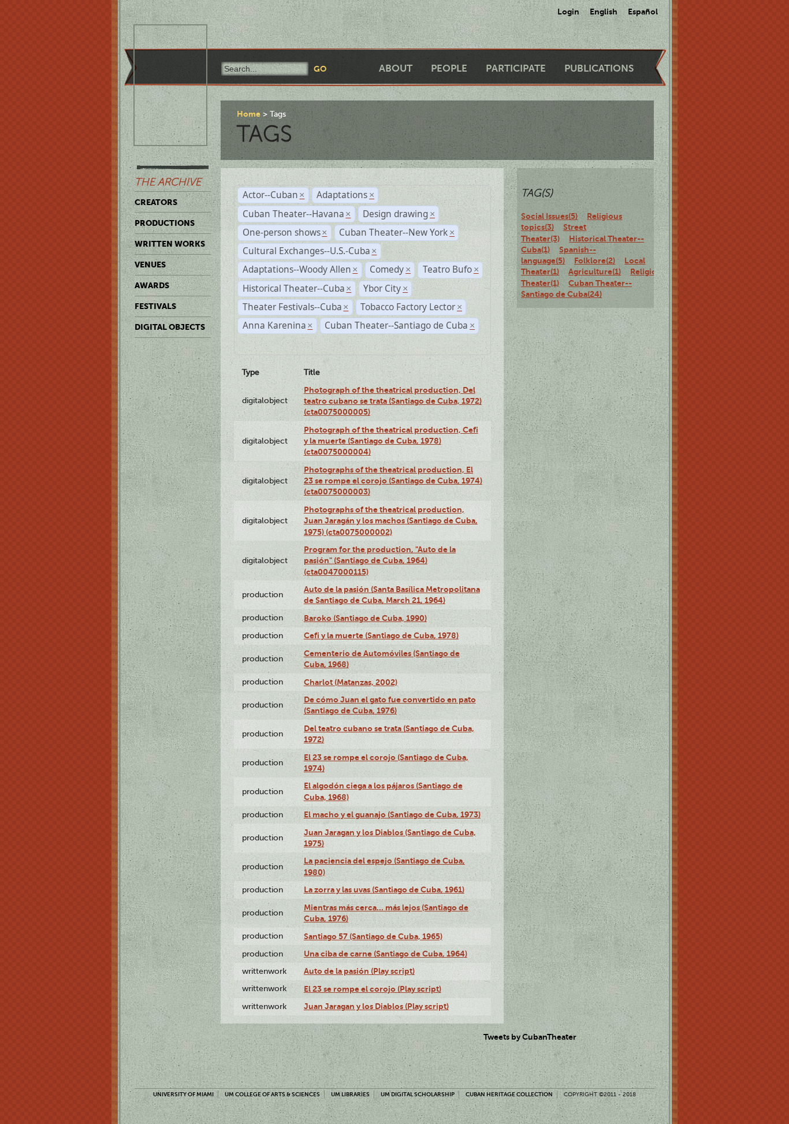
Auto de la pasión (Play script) (359, 971)
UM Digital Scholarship (418, 1094)
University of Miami (183, 1094)
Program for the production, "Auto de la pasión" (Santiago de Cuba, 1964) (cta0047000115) (380, 560)
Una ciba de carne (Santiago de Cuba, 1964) (385, 953)
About (395, 68)
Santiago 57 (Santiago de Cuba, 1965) (373, 936)
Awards (152, 285)
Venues (150, 264)
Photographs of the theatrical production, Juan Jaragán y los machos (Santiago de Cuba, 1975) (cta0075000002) (391, 521)
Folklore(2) (594, 260)
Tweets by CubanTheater (529, 1036)
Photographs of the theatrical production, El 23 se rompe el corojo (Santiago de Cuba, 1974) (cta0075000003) (393, 481)
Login (568, 11)
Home (248, 113)
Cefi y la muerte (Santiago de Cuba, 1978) (381, 635)
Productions (165, 223)
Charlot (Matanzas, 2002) (350, 682)
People (449, 68)
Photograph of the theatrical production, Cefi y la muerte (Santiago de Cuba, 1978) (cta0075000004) (391, 441)
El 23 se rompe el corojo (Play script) (372, 988)
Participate (516, 68)
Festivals (155, 306)
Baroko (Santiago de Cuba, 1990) (365, 618)
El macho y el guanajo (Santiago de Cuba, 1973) (392, 814)
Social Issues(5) (549, 216)
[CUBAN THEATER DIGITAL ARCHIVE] (160, 38)
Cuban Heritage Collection (509, 1094)
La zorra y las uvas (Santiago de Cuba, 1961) (384, 889)
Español (643, 11)
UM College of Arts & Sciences (272, 1094)
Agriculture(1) (594, 271)
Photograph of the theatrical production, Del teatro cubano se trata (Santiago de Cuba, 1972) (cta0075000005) (393, 401)
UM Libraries (350, 1094)
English (603, 11)
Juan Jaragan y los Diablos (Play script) (376, 1006)
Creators (156, 202)
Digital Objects (170, 327)
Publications (599, 68)
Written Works (170, 243)
